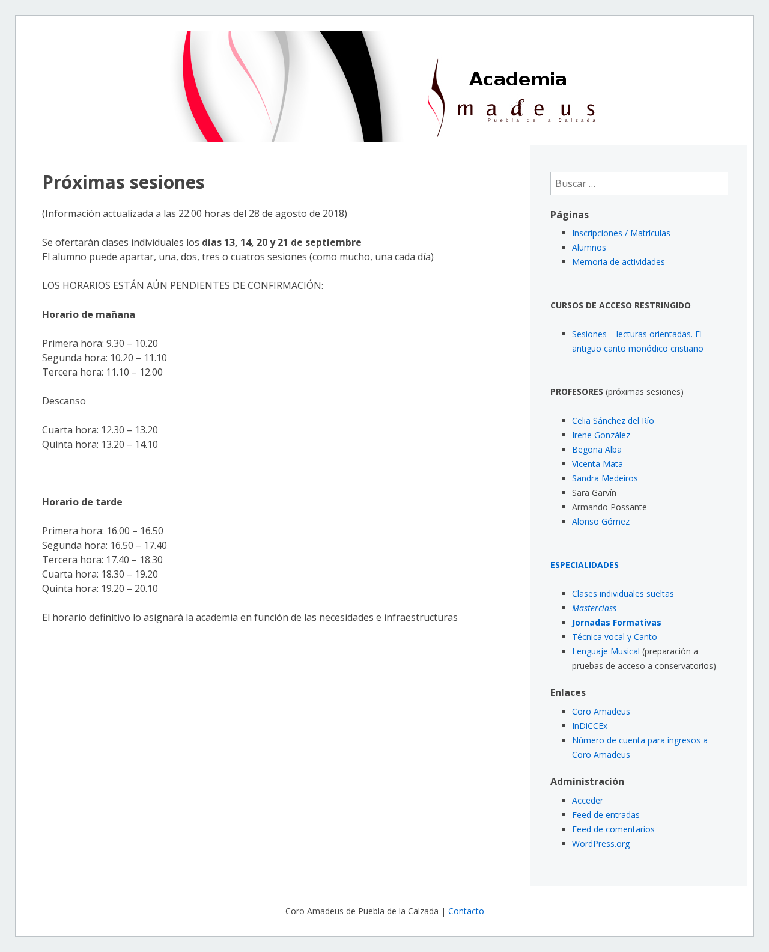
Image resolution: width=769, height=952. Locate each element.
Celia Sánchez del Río (613, 420)
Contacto (466, 911)
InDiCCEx (589, 725)
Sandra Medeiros (605, 478)
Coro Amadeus (601, 711)
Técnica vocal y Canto (614, 636)
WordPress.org (601, 843)
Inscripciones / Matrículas (621, 233)
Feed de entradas (606, 814)
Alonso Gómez (601, 521)
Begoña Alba (597, 449)
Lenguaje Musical (606, 651)
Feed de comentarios (613, 829)
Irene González (601, 435)
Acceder (587, 800)
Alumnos (589, 247)
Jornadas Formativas (616, 622)
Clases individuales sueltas (623, 593)
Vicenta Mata (597, 463)
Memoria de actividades (618, 261)
